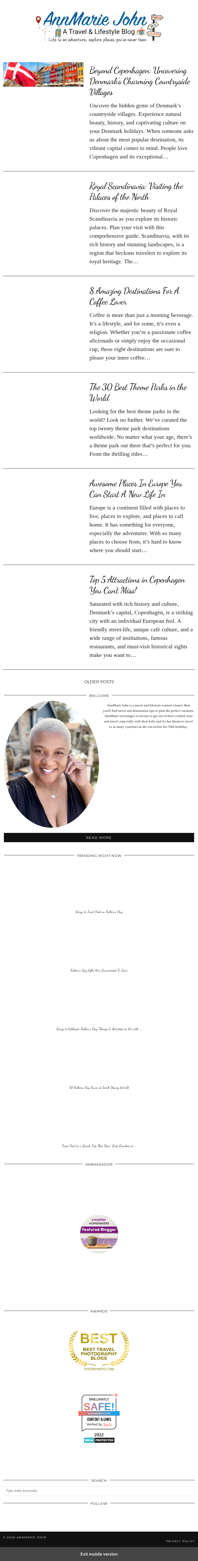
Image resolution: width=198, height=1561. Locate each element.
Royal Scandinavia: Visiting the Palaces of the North (136, 191)
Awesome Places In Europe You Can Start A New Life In (135, 488)
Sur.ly (107, 1424)
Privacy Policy (180, 1541)
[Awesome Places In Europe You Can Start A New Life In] (43, 487)
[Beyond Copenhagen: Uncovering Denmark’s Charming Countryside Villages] (43, 74)
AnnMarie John (31, 1537)
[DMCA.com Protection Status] (99, 1442)
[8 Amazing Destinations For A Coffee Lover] (43, 295)
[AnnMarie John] (99, 27)
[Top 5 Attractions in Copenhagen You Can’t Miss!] (43, 583)
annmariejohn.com (99, 1413)
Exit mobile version (99, 1554)
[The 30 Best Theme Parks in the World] (43, 391)
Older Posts (99, 681)
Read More (99, 837)
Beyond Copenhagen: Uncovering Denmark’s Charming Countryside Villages (139, 81)
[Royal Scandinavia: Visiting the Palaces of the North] (43, 190)
